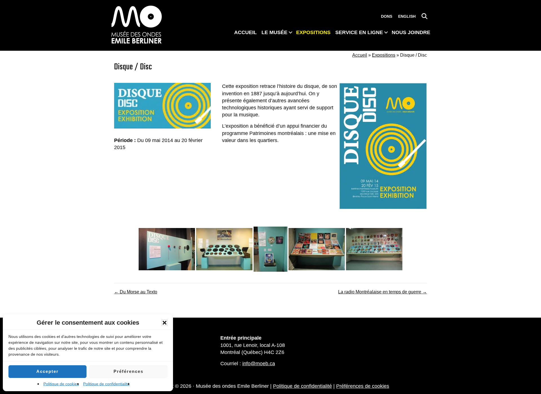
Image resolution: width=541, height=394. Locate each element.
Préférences (128, 371)
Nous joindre (411, 32)
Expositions (313, 32)
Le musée (274, 32)
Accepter (47, 371)
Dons (386, 16)
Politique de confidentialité (106, 384)
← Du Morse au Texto (135, 291)
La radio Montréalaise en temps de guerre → (382, 291)
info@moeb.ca (258, 363)
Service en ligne (359, 32)
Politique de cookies (61, 384)
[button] (164, 323)
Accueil (245, 32)
